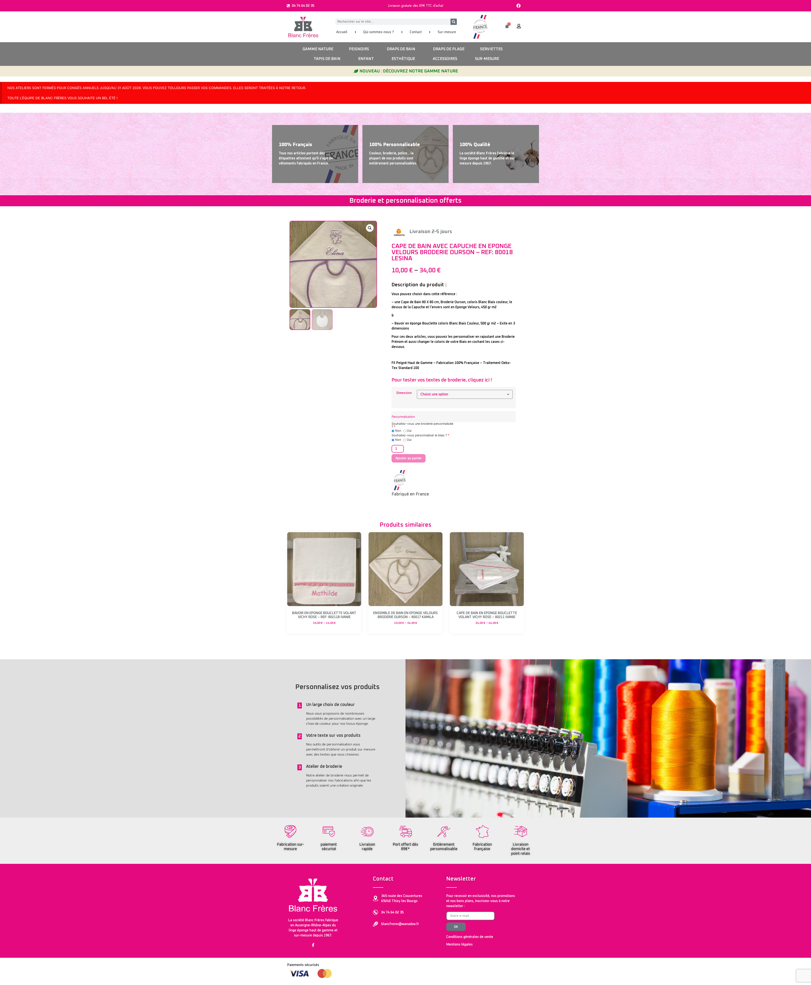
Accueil (341, 32)
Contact (416, 32)
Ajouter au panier (408, 458)
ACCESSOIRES (445, 59)
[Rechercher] (453, 22)
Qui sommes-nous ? (378, 32)
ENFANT (366, 59)
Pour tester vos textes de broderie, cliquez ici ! (442, 380)
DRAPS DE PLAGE (448, 49)
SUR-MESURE (487, 59)
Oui (408, 430)
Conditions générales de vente (469, 937)
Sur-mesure (447, 32)
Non (397, 430)
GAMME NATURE (318, 49)
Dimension (404, 393)
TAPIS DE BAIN (327, 59)
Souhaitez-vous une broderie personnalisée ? (422, 425)
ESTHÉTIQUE (403, 59)
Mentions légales (459, 944)
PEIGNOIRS (359, 49)
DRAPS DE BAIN (401, 49)
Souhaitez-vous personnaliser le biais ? (420, 435)
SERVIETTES (491, 49)
